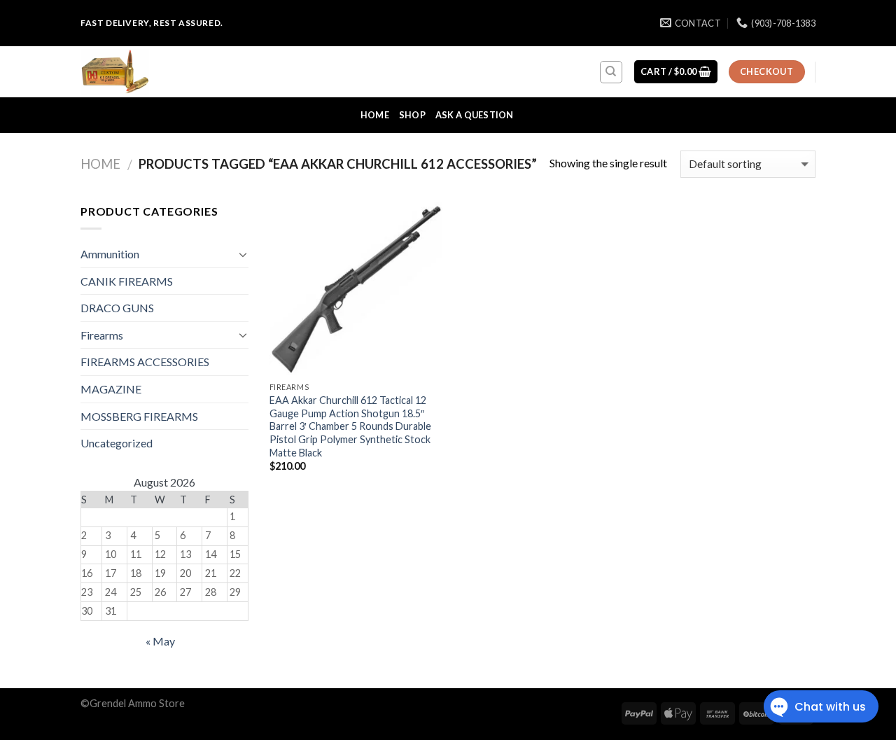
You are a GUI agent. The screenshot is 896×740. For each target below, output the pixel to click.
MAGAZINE (110, 389)
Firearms (101, 335)
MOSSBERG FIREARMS (139, 416)
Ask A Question (474, 114)
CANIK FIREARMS (126, 281)
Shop (412, 114)
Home (374, 114)
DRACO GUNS (117, 307)
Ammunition (109, 253)
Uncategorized (116, 442)
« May (160, 641)
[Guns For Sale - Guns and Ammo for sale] (150, 71)
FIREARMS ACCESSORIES (144, 361)
